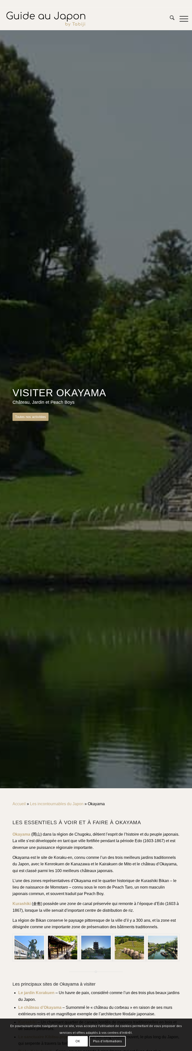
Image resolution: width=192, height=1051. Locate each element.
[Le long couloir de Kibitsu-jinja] (63, 947)
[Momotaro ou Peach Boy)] (29, 947)
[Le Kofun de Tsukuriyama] (129, 947)
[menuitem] (169, 18)
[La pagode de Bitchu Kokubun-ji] (96, 947)
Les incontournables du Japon (57, 804)
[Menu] (181, 18)
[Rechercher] (169, 18)
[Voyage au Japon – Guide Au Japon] (46, 18)
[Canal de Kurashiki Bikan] (163, 947)
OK (78, 1041)
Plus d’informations (107, 1041)
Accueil (19, 804)
